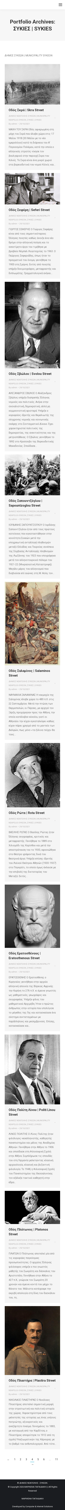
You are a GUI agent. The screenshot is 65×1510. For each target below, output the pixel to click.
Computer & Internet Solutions (39, 1506)
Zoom (28, 84)
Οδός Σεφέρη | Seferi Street (29, 210)
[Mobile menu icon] (60, 5)
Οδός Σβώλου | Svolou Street (30, 374)
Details (36, 84)
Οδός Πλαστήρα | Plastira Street (32, 1380)
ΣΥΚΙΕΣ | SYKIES (34, 120)
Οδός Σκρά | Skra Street (26, 110)
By (13, 124)
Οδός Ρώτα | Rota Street (26, 813)
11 (56, 1459)
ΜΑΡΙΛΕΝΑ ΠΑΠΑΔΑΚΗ (33, 1498)
